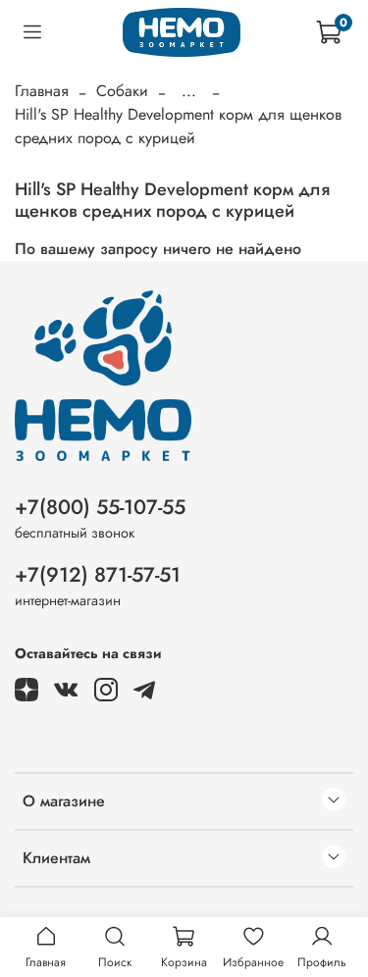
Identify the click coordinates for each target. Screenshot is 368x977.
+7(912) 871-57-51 (98, 575)
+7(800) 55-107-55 (100, 507)
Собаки (122, 90)
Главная (42, 90)
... (189, 91)
